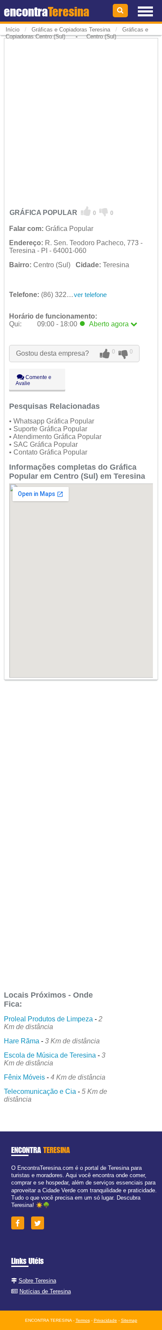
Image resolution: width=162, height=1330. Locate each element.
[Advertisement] (81, 121)
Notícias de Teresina (45, 1291)
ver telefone (90, 294)
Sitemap (129, 1320)
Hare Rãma (21, 1041)
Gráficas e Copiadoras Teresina (71, 29)
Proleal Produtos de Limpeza (48, 1019)
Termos (83, 1320)
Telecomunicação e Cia (40, 1091)
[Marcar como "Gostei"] (86, 211)
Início (12, 29)
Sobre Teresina (37, 1280)
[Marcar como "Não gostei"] (103, 211)
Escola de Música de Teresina (50, 1055)
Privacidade (105, 1320)
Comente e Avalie (33, 380)
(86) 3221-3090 (48, 294)
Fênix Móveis (24, 1077)
